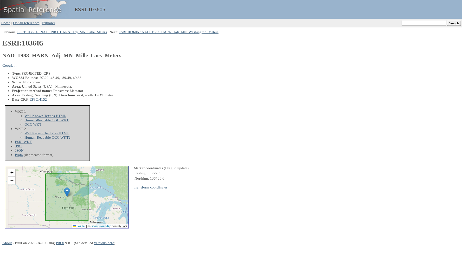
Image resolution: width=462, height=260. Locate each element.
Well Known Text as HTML (45, 116)
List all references (26, 23)
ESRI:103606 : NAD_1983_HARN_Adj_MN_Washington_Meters (168, 32)
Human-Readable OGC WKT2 (48, 137)
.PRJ (18, 146)
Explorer (48, 23)
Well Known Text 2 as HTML (47, 133)
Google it (9, 65)
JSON (19, 150)
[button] (67, 192)
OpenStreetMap (100, 226)
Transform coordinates (150, 187)
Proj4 (19, 155)
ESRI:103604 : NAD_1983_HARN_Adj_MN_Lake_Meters (62, 32)
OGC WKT (33, 124)
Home (5, 23)
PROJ (60, 243)
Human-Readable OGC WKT (47, 120)
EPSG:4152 (38, 99)
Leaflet (80, 226)
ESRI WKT (23, 142)
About (7, 243)
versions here (104, 243)
